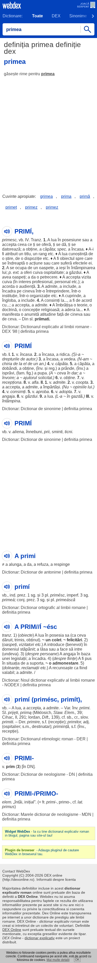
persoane (48, 654)
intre (78, 649)
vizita (86, 277)
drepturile (10, 359)
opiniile (80, 387)
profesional (42, 282)
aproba (42, 391)
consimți (52, 300)
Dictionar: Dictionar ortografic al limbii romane (44, 607)
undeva (10, 654)
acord (86, 300)
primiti (7, 722)
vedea (69, 359)
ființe (71, 658)
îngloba (9, 300)
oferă (46, 244)
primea (48, 74)
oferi (28, 272)
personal (63, 282)
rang (43, 254)
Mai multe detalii (58, 960)
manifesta (11, 314)
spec (61, 249)
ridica (64, 354)
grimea (46, 196)
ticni (68, 432)
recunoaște (63, 668)
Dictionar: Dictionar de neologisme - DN (38, 774)
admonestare (65, 663)
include (69, 286)
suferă (66, 263)
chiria (7, 364)
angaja (8, 396)
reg (52, 368)
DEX (56, 16)
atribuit (11, 254)
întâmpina (11, 401)
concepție (31, 309)
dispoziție (33, 258)
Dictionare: (13, 16)
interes (25, 282)
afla (35, 382)
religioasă (50, 309)
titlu (27, 254)
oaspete (46, 268)
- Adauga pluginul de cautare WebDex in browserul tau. (42, 852)
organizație (40, 296)
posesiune (71, 240)
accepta (9, 244)
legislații (18, 658)
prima (66, 196)
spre (80, 258)
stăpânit (27, 649)
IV (27, 240)
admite (51, 286)
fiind (83, 668)
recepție (56, 722)
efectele (80, 263)
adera (70, 309)
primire (33, 722)
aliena (18, 432)
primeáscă (65, 600)
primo (64, 802)
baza (85, 654)
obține (31, 249)
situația (13, 663)
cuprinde (73, 296)
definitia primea (34, 331)
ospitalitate (54, 272)
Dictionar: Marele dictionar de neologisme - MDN (46, 814)
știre (9, 258)
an (41, 364)
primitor (74, 722)
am (86, 359)
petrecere (48, 277)
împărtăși (51, 387)
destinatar (41, 726)
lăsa (44, 649)
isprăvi (8, 373)
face (64, 649)
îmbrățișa (64, 305)
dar (74, 373)
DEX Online (11, 930)
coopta (82, 382)
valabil (8, 672)
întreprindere (57, 291)
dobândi (9, 368)
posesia (56, 635)
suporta (36, 663)
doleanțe (11, 668)
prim (10, 766)
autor (30, 359)
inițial (29, 802)
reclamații (30, 668)
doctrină (9, 309)
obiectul (67, 258)
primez (31, 207)
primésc (57, 595)
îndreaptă (16, 263)
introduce (55, 644)
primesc (9, 240)
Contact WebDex (16, 871)
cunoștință (78, 254)
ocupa (21, 268)
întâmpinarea (83, 268)
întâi (18, 802)
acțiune (36, 263)
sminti (57, 432)
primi (50, 802)
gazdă (77, 396)
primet (11, 207)
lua (54, 240)
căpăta (49, 249)
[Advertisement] (48, 131)
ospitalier (11, 726)
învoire (8, 377)
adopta (65, 391)
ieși (62, 268)
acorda (8, 286)
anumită (31, 314)
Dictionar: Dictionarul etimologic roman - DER (44, 739)
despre (32, 654)
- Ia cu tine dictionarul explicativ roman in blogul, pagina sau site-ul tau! (47, 833)
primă (85, 196)
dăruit (7, 640)
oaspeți (19, 277)
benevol (74, 644)
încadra (9, 291)
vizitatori (26, 644)
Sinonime (78, 16)
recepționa (11, 382)
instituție (9, 296)
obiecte (26, 635)
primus (8, 806)
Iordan (34, 717)
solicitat (45, 377)
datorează (11, 249)
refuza (42, 564)
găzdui (75, 272)
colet (56, 640)
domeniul (10, 649)
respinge (62, 564)
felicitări (74, 640)
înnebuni (34, 432)
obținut (32, 640)
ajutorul (30, 377)
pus (88, 658)
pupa (42, 373)
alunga (15, 564)
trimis (19, 640)
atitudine (48, 314)
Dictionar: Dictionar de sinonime (31, 409)
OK (77, 959)
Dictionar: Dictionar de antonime (31, 572)
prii (47, 432)
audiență (27, 286)
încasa (77, 249)
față (60, 314)
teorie (82, 305)
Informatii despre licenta (56, 879)
